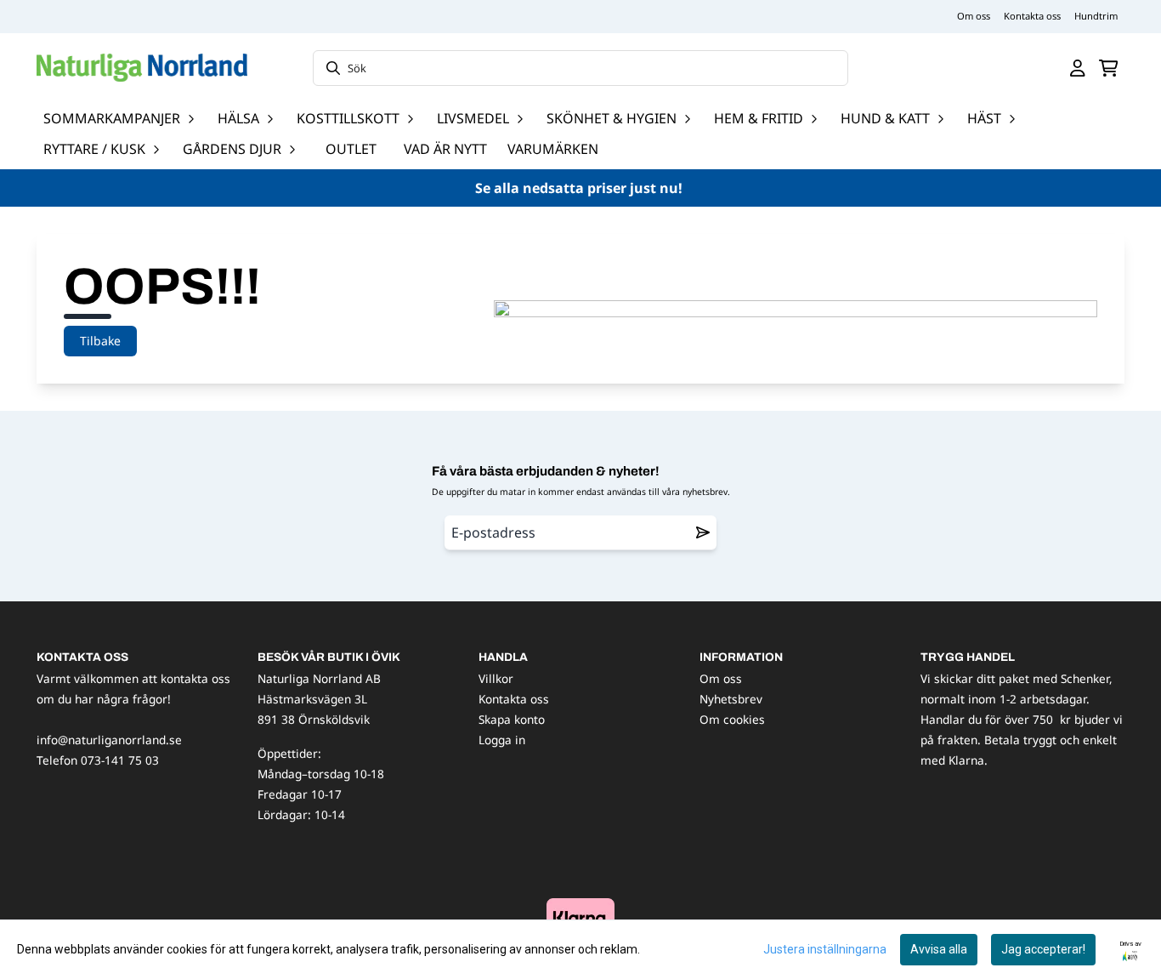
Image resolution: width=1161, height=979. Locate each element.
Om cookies (732, 719)
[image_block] (580, 917)
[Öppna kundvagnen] (1108, 68)
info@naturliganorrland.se (109, 739)
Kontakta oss (1032, 15)
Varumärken (552, 148)
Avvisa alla (938, 949)
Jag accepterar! (1043, 949)
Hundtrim (1096, 15)
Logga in (502, 739)
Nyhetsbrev (730, 699)
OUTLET (351, 148)
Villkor (496, 678)
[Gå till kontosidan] (1077, 68)
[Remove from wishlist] (703, 532)
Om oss (973, 15)
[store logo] (142, 68)
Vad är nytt (445, 148)
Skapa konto (512, 719)
